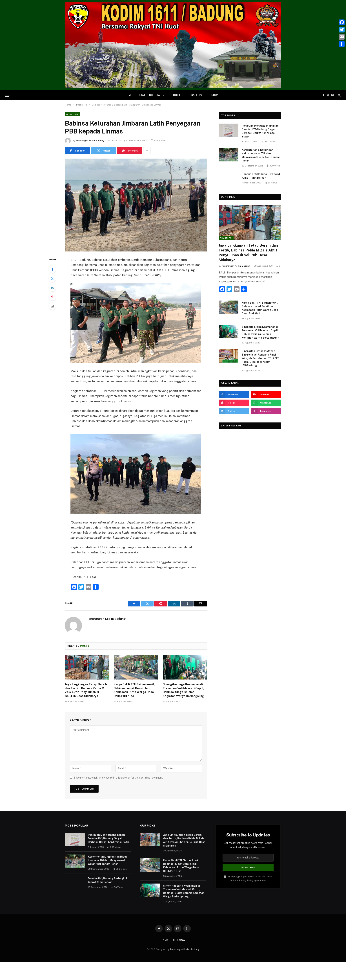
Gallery (196, 95)
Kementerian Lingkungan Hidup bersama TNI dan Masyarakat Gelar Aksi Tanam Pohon (261, 155)
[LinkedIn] (52, 287)
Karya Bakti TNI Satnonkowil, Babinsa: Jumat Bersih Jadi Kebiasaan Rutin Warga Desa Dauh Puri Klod (134, 690)
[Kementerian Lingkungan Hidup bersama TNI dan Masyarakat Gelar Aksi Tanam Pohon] (228, 154)
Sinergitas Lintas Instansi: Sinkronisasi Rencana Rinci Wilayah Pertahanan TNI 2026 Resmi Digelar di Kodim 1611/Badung (260, 358)
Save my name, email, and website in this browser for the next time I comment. (118, 777)
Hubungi (215, 95)
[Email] (52, 306)
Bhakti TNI (72, 114)
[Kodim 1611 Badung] (173, 45)
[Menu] (7, 95)
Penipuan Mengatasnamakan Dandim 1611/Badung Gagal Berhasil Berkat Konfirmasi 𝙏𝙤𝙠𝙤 (260, 131)
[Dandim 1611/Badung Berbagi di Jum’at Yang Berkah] (228, 179)
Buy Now (179, 940)
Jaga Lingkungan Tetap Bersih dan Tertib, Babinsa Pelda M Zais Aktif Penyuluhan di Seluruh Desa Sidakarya (86, 690)
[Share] (341, 44)
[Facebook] (52, 269)
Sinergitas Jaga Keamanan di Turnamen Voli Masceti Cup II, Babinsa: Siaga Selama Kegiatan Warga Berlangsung (183, 690)
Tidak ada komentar (137, 140)
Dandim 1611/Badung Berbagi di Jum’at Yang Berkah (261, 176)
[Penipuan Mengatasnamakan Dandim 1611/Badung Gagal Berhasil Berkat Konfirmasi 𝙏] (228, 130)
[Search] (339, 95)
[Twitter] (52, 278)
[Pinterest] (52, 297)
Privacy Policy (246, 880)
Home (128, 95)
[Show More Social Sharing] (146, 150)
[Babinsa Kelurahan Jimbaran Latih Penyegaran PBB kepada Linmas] (136, 205)
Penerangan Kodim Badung (90, 140)
